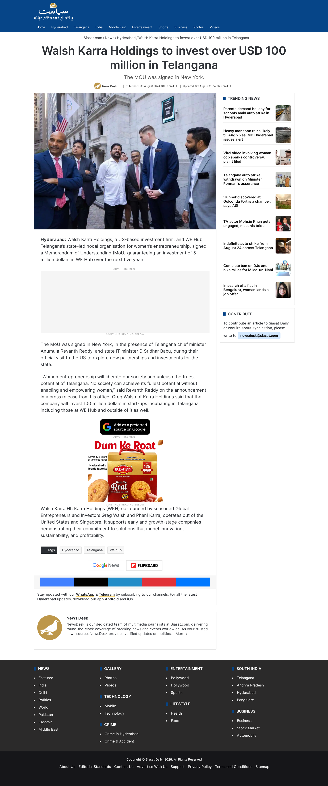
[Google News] (106, 565)
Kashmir (45, 722)
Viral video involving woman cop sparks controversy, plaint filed (247, 157)
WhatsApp (85, 594)
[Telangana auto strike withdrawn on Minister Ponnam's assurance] (283, 179)
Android (112, 599)
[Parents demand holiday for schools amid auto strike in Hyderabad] (283, 113)
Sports (163, 27)
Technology (114, 713)
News (109, 37)
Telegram (107, 594)
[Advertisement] (125, 301)
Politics (45, 700)
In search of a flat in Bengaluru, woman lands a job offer (246, 289)
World (43, 707)
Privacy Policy (200, 766)
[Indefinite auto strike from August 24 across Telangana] (283, 246)
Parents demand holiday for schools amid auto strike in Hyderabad (246, 112)
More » (181, 633)
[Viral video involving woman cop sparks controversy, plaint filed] (283, 157)
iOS (130, 599)
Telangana (81, 27)
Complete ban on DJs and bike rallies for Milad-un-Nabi (248, 267)
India (99, 27)
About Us (67, 766)
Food (175, 720)
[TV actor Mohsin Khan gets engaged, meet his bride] (283, 223)
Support (178, 766)
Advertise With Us (152, 766)
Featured (46, 678)
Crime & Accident (119, 741)
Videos (215, 27)
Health (176, 713)
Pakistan (46, 714)
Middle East (117, 27)
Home (41, 27)
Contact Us (123, 766)
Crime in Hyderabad (122, 734)
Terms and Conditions (233, 766)
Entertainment (142, 27)
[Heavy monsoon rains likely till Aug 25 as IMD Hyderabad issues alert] (283, 135)
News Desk (109, 86)
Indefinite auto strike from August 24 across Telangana (248, 245)
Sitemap (262, 766)
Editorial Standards (95, 766)
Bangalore (245, 700)
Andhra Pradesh (250, 685)
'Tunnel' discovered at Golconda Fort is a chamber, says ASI (247, 201)
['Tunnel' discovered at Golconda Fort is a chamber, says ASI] (283, 201)
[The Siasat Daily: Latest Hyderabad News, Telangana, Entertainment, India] (53, 12)
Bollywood (180, 678)
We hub (116, 550)
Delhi (43, 692)
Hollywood (180, 685)
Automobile (246, 735)
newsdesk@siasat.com (259, 335)
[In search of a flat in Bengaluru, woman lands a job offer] (283, 290)
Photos (198, 27)
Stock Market (248, 728)
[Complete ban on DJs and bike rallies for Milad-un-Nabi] (283, 268)
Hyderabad (59, 27)
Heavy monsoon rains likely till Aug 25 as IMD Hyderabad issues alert (248, 135)
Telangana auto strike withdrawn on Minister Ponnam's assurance (242, 179)
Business (180, 27)
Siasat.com (92, 37)
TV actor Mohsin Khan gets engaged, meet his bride (246, 223)
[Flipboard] (144, 565)
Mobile (110, 706)
